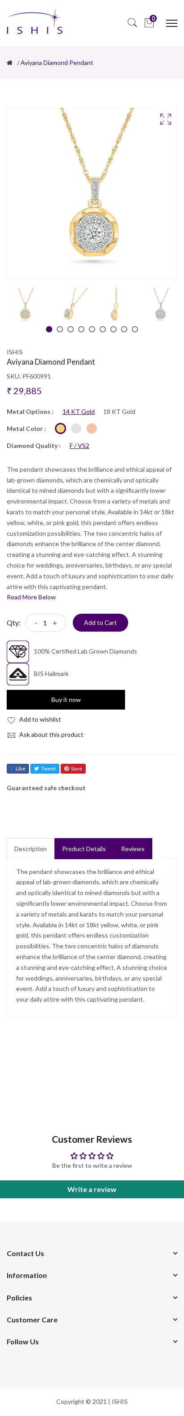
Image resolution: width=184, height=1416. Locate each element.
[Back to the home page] (10, 63)
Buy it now (66, 699)
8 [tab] (124, 329)
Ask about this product (51, 734)
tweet (48, 768)
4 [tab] (81, 329)
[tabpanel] (25, 306)
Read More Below (31, 597)
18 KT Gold (119, 412)
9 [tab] (135, 329)
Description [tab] (30, 848)
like (20, 768)
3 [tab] (70, 329)
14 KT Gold (79, 412)
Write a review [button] (92, 1189)
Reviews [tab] (133, 848)
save (76, 768)
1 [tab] (49, 329)
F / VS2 (79, 446)
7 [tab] (113, 329)
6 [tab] (103, 329)
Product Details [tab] (84, 848)
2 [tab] (60, 329)
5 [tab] (92, 329)
